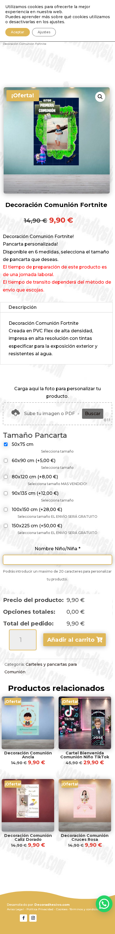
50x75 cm (22, 444)
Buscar (92, 413)
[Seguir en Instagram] (33, 918)
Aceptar (17, 32)
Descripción (23, 307)
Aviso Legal (15, 909)
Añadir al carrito (71, 639)
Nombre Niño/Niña (57, 548)
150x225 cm (37, 525)
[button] (100, 97)
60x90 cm (34, 460)
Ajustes (44, 32)
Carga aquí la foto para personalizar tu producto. (57, 392)
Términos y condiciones (86, 909)
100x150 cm (37, 509)
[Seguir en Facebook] (23, 918)
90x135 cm (35, 493)
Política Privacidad (40, 909)
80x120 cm (35, 476)
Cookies (62, 909)
